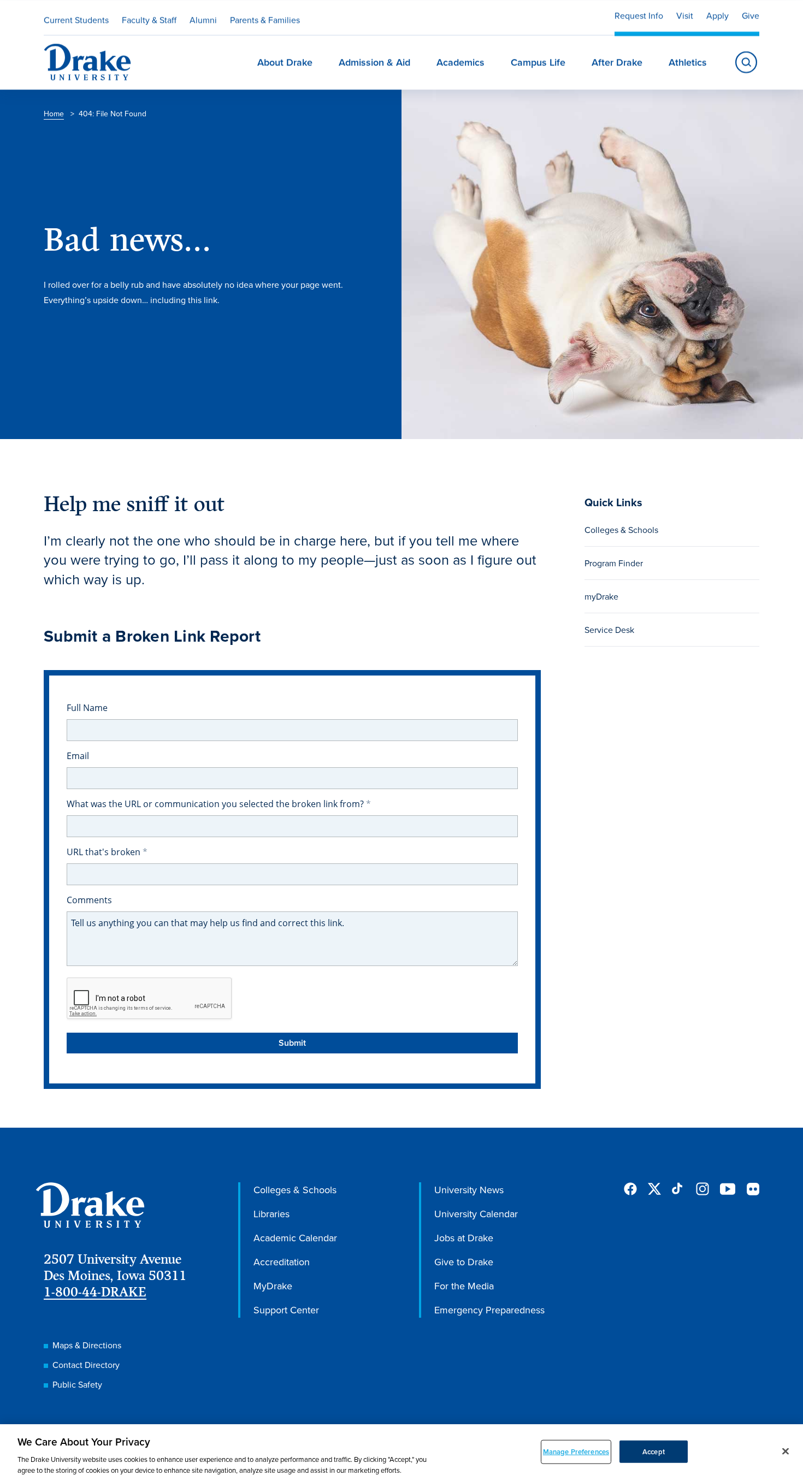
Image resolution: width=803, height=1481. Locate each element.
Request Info (639, 15)
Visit (684, 15)
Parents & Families (265, 20)
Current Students (76, 20)
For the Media (464, 1286)
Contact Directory (86, 1365)
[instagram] (702, 1188)
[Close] (786, 1451)
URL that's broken (105, 852)
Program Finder (613, 563)
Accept (653, 1452)
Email (78, 756)
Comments (89, 900)
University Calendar (476, 1214)
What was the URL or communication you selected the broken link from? (216, 804)
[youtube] (727, 1189)
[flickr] (752, 1188)
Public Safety (77, 1384)
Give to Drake (463, 1262)
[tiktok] (678, 1188)
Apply (717, 15)
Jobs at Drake (463, 1238)
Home (54, 113)
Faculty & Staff (149, 20)
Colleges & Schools (621, 530)
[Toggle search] (746, 62)
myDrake (601, 596)
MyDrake (272, 1286)
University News (469, 1189)
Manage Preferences (576, 1452)
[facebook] (630, 1188)
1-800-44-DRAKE (95, 1292)
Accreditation (281, 1262)
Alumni (203, 20)
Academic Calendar (295, 1238)
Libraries (271, 1214)
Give (750, 15)
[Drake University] (87, 62)
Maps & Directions (86, 1345)
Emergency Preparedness (489, 1310)
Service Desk (609, 630)
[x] (654, 1188)
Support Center (286, 1310)
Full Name (87, 708)
